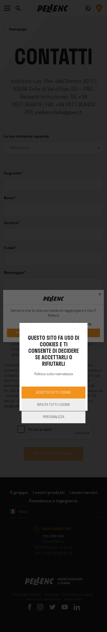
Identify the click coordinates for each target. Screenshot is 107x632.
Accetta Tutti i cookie (53, 393)
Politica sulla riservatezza (53, 374)
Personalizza (53, 417)
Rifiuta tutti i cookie (53, 405)
